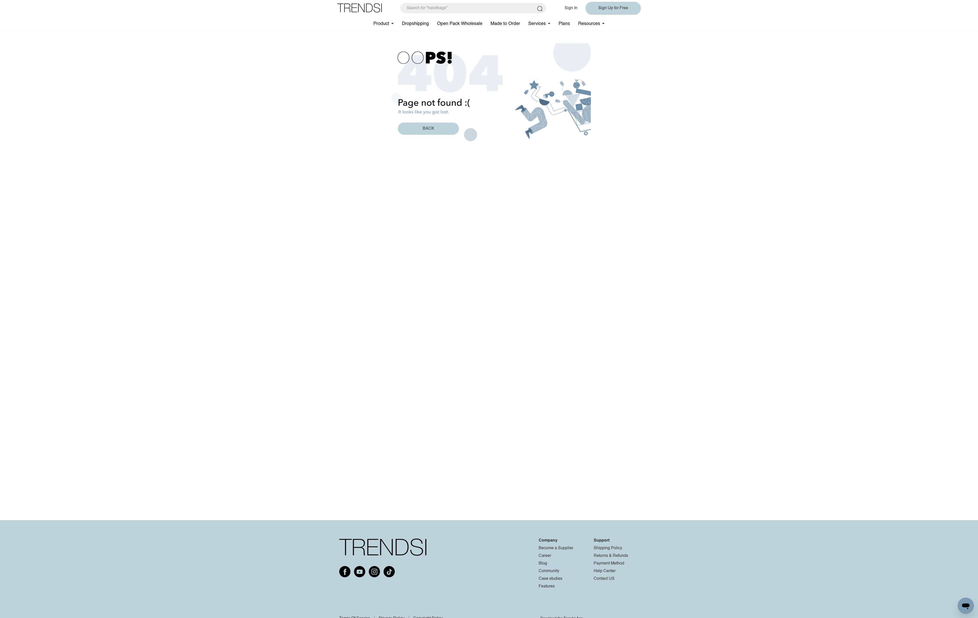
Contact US (604, 579)
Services (537, 23)
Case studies (550, 579)
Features (547, 586)
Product (381, 23)
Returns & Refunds (611, 556)
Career (545, 556)
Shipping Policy (608, 548)
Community (549, 571)
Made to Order (505, 23)
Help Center (605, 571)
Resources (589, 23)
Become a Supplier (556, 548)
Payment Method (609, 563)
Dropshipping (415, 23)
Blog (543, 563)
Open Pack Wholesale (459, 23)
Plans (564, 23)
